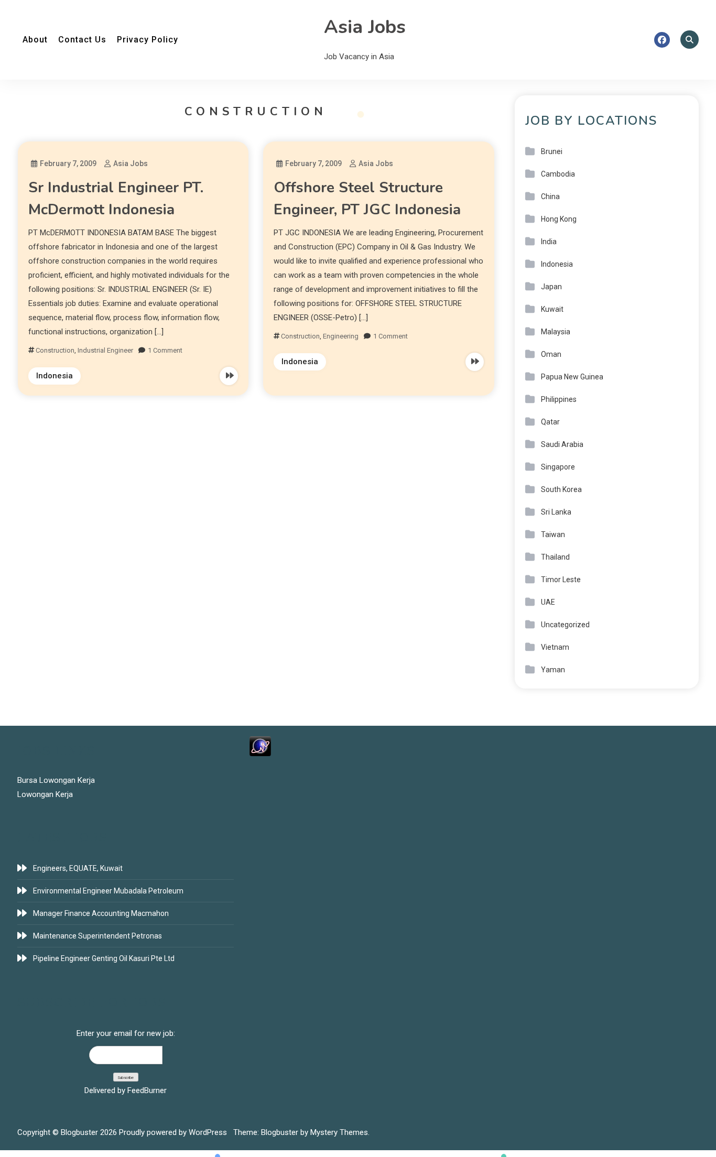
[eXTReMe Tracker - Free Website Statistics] (260, 745)
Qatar (550, 422)
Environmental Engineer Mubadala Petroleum (108, 891)
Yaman (553, 669)
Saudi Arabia (562, 444)
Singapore (558, 467)
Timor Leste (561, 579)
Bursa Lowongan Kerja (56, 780)
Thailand (555, 557)
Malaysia (555, 332)
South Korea (561, 489)
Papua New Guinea (572, 377)
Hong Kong (559, 219)
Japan (551, 286)
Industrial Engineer (105, 350)
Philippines (559, 399)
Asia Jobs (365, 27)
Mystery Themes (339, 1132)
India (549, 241)
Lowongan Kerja (45, 794)
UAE (548, 602)
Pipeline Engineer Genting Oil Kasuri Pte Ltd (104, 958)
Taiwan (553, 534)
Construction (55, 350)
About (35, 40)
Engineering (341, 336)
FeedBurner (147, 1090)
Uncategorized (565, 624)
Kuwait (552, 309)
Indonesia (54, 375)
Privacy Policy (147, 40)
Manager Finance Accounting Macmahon (101, 913)
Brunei (551, 151)
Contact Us (82, 40)
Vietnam (555, 647)
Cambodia (558, 174)
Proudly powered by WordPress (174, 1132)
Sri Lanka (556, 512)
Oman (551, 354)
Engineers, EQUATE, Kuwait (78, 868)
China (550, 196)
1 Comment (165, 350)
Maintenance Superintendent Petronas (97, 936)
